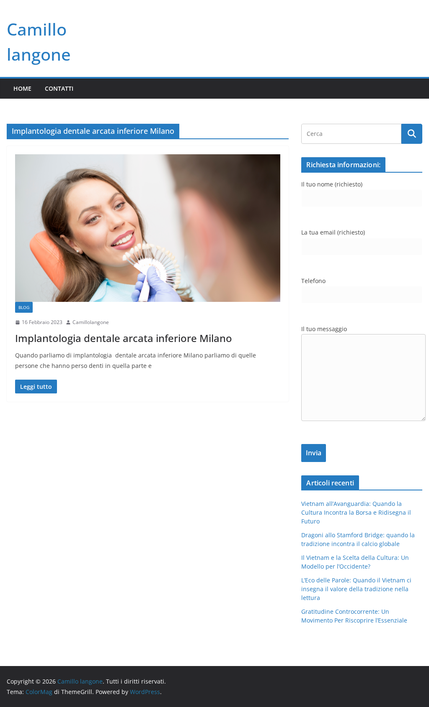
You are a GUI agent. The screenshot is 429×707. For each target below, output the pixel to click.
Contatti (59, 88)
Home (22, 88)
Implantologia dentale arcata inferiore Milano (123, 338)
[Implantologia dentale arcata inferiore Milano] (147, 227)
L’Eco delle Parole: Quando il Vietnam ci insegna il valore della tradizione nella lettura (356, 589)
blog (23, 307)
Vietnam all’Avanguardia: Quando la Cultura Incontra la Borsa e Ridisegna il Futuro (356, 512)
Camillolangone (90, 322)
